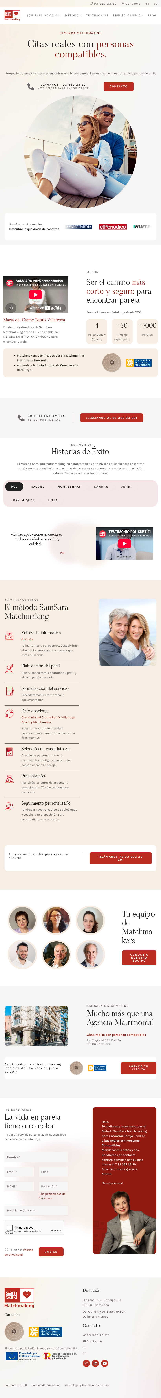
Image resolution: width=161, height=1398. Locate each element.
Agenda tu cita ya (138, 1068)
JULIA (53, 500)
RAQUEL (37, 486)
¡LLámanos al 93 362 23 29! (111, 417)
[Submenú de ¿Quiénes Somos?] (59, 16)
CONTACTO (119, 86)
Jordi (126, 486)
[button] (51, 1251)
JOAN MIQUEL (23, 500)
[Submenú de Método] (80, 16)
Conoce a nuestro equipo (139, 957)
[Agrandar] (147, 364)
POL (14, 486)
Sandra (101, 486)
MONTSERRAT (69, 486)
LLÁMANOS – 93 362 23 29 (63, 84)
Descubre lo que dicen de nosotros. (34, 229)
